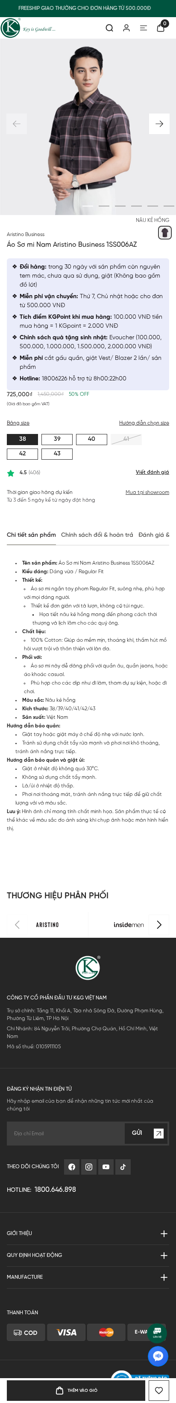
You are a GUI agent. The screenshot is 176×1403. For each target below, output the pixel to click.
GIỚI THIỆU (19, 1233)
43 (57, 454)
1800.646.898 (55, 1190)
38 (22, 439)
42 (22, 454)
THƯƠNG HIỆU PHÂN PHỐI (58, 895)
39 (57, 439)
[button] (159, 124)
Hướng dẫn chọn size (144, 423)
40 (91, 439)
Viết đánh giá (152, 472)
